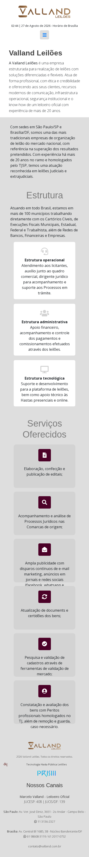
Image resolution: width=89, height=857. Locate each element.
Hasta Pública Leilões (54, 764)
